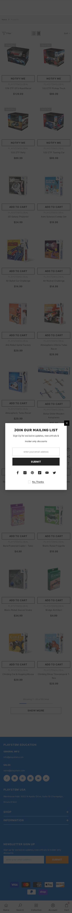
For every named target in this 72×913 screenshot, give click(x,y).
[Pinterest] (32, 472)
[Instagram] (25, 472)
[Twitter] (54, 472)
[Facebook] (17, 472)
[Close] (66, 423)
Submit (36, 461)
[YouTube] (47, 472)
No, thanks (38, 481)
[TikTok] (39, 472)
